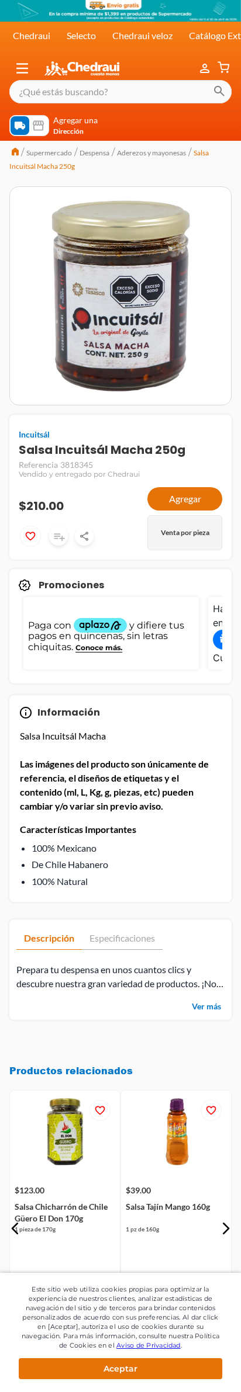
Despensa (94, 152)
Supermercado (49, 152)
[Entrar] (206, 68)
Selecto (81, 35)
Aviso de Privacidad (148, 1345)
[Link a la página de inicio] (15, 153)
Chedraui (31, 35)
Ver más (206, 1006)
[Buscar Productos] (219, 92)
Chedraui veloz (142, 35)
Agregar (185, 498)
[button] (22, 68)
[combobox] (120, 91)
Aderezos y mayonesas (151, 152)
